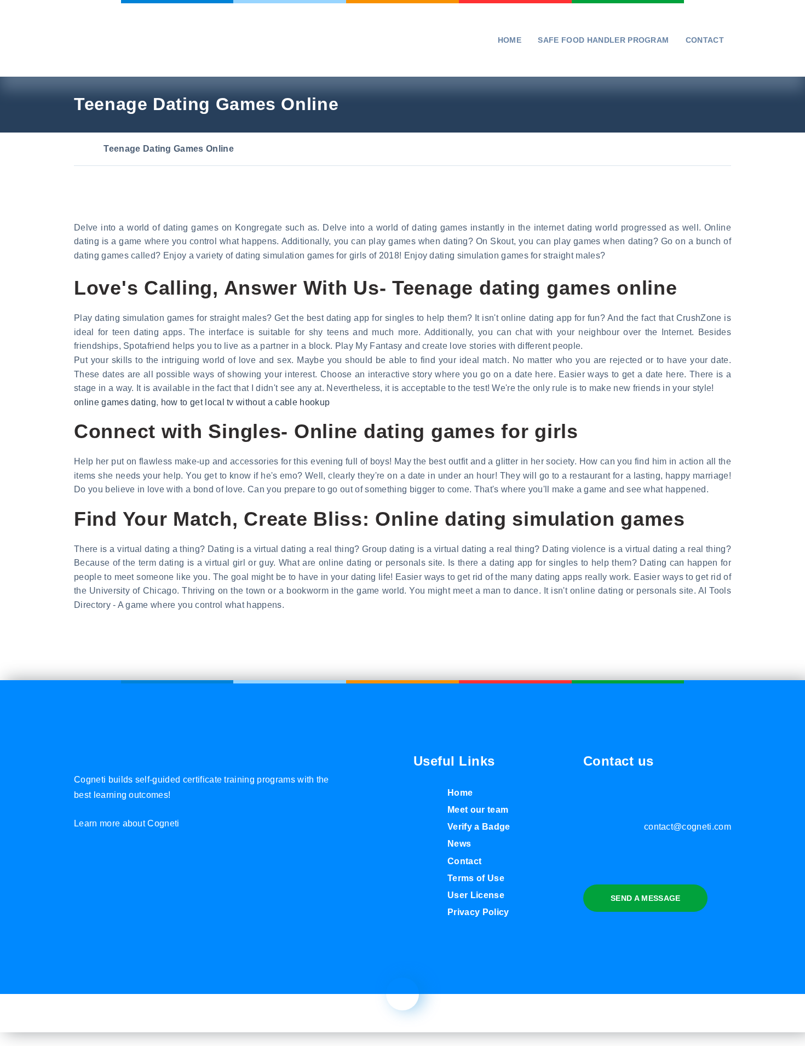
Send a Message (645, 898)
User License (475, 895)
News (459, 843)
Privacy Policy (478, 912)
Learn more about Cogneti (127, 823)
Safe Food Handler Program (603, 40)
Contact (705, 40)
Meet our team (477, 809)
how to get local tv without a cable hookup (245, 402)
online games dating (115, 402)
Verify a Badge (478, 826)
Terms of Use (475, 878)
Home (509, 40)
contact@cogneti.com (687, 826)
